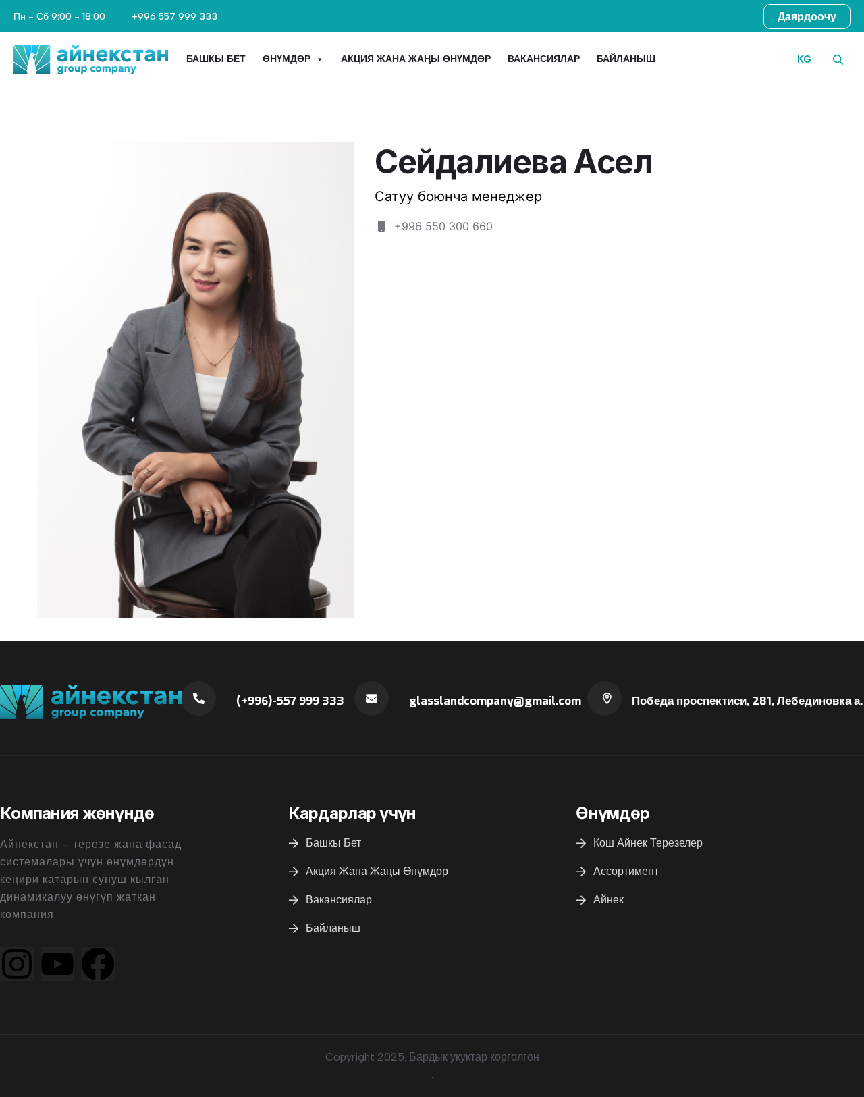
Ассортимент (626, 871)
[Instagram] (17, 964)
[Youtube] (57, 964)
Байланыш (626, 59)
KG (804, 59)
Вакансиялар (544, 59)
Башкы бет (216, 59)
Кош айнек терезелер (648, 842)
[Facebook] (98, 964)
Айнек (608, 899)
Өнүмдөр (286, 59)
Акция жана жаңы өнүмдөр (416, 59)
